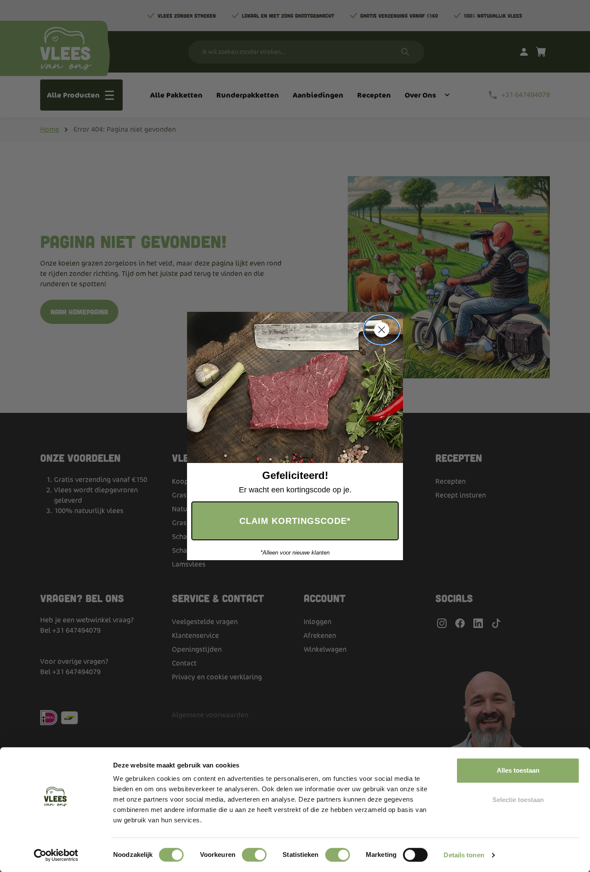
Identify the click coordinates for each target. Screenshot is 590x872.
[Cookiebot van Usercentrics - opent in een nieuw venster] (56, 855)
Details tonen (464, 855)
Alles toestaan (518, 770)
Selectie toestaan (518, 799)
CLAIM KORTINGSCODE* (295, 521)
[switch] (254, 855)
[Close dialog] (382, 329)
